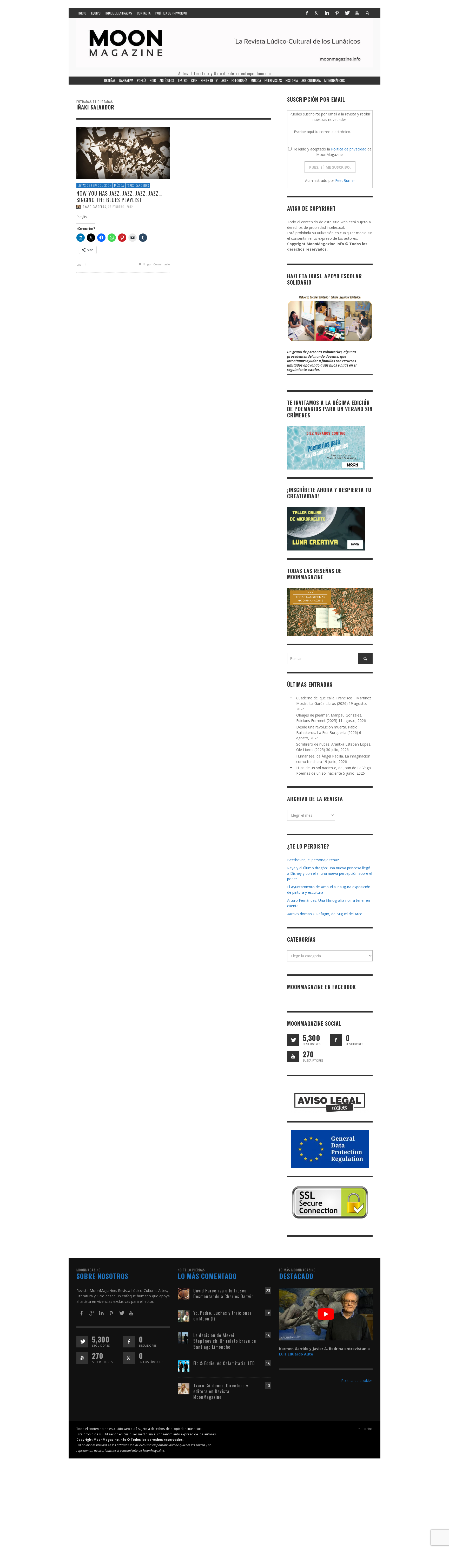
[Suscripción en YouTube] (293, 1056)
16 (268, 1312)
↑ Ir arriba (365, 1429)
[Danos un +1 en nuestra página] (129, 1358)
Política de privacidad (348, 149)
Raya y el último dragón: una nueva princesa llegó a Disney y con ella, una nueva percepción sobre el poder (329, 873)
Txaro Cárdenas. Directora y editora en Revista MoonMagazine (220, 1391)
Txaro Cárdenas (138, 185)
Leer (80, 264)
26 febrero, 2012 (120, 207)
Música (119, 185)
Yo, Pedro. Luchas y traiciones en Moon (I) (222, 1316)
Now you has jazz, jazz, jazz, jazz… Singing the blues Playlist (119, 196)
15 (268, 1385)
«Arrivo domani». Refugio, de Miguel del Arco (324, 913)
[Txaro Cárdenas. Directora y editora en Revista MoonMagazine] (183, 1388)
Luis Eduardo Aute (296, 1354)
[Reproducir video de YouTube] (326, 1314)
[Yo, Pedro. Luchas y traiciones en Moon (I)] (183, 1315)
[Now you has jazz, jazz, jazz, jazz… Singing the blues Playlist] (123, 152)
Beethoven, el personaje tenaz (313, 859)
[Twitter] (347, 13)
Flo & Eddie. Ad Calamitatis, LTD (224, 1363)
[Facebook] (307, 13)
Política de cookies (357, 1380)
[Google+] (317, 13)
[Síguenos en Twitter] (293, 1040)
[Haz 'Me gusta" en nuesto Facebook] (336, 1040)
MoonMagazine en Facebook (321, 987)
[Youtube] (357, 13)
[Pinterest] (337, 13)
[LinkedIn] (327, 13)
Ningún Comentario (156, 264)
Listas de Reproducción (94, 185)
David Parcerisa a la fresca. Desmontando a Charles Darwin (223, 1293)
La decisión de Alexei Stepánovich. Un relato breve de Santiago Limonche (224, 1341)
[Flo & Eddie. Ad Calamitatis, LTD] (183, 1365)
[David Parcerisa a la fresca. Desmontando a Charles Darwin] (183, 1293)
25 (268, 1290)
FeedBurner (345, 180)
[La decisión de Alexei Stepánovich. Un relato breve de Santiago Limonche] (183, 1337)
